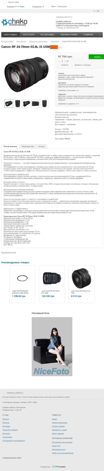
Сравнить (64, 65)
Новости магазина (59, 423)
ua (94, 11)
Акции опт (56, 446)
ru (98, 11)
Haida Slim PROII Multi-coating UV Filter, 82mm (20, 292)
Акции (54, 419)
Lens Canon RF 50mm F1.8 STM (80, 292)
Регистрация (62, 6)
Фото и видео (10, 35)
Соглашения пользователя (14, 441)
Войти (53, 6)
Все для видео (47, 35)
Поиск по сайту (13, 2)
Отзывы (42, 146)
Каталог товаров (7, 41)
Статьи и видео (58, 426)
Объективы (55, 41)
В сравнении (37, 6)
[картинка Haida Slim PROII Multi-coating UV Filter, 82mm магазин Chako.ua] (22, 278)
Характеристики (28, 146)
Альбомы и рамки (68, 35)
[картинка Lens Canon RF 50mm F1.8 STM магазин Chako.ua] (81, 278)
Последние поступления (62, 442)
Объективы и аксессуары (38, 41)
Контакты (6, 433)
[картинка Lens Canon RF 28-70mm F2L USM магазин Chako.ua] (52, 278)
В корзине (10, 6)
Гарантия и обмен (10, 430)
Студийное (88, 35)
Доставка (6, 426)
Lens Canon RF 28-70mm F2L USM (50, 292)
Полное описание (10, 146)
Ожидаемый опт (58, 449)
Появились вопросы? (15, 393)
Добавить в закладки (83, 65)
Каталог (6, 419)
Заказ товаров (58, 433)
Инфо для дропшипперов (62, 453)
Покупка (6, 423)
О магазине (7, 437)
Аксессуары (28, 35)
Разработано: (46, 467)
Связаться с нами (59, 430)
